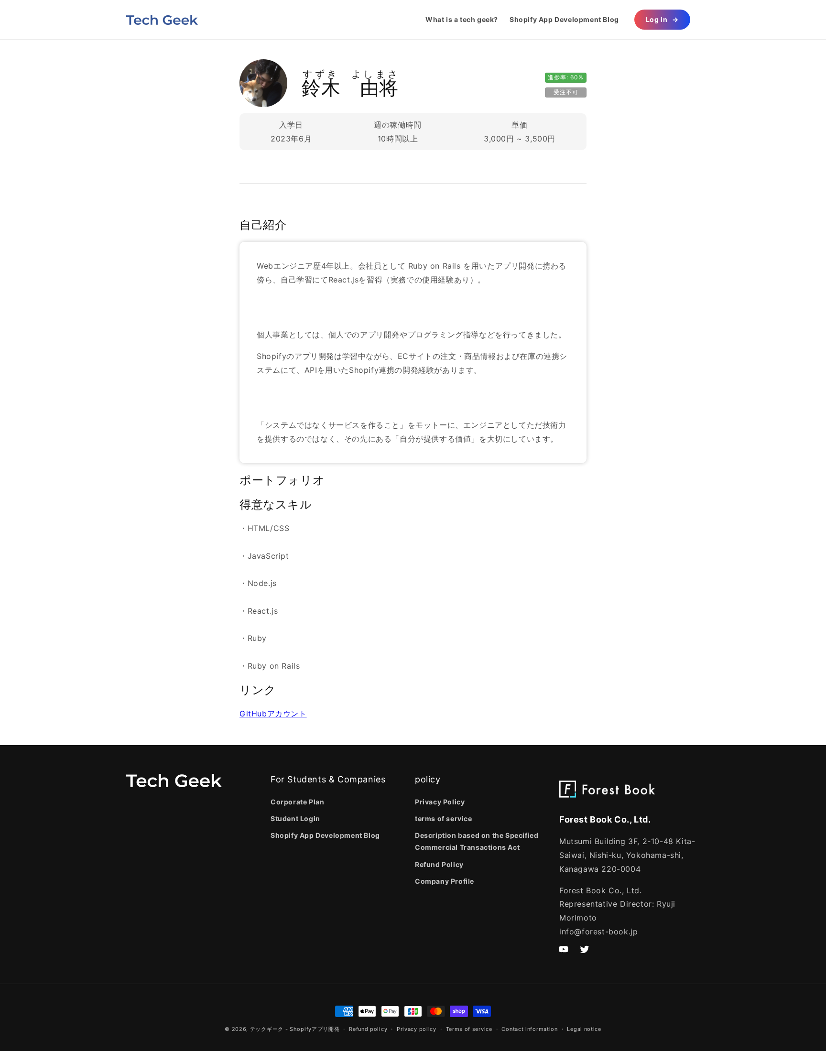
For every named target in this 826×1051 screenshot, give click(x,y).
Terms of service (469, 1029)
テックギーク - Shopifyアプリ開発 (295, 1029)
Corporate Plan (297, 802)
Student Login (295, 818)
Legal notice (584, 1029)
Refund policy (368, 1029)
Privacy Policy (440, 802)
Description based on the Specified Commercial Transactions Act (476, 841)
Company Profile (444, 881)
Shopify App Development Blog (325, 835)
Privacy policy (416, 1029)
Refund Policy (439, 864)
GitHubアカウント (273, 713)
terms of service (443, 818)
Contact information (529, 1029)
